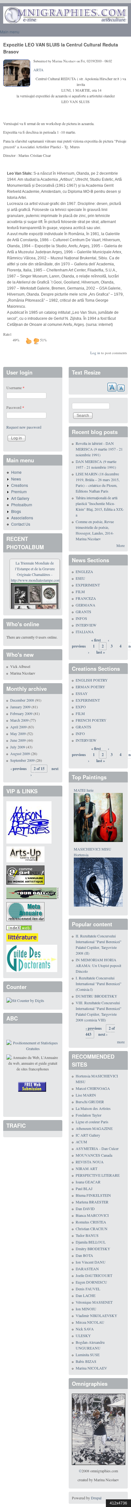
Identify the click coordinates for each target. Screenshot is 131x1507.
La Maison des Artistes (93, 1108)
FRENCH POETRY (91, 720)
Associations (22, 517)
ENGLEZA (84, 571)
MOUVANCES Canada (94, 1155)
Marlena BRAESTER (92, 1201)
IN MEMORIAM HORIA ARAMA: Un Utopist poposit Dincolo (98, 965)
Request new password (23, 427)
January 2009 (20, 706)
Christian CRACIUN (91, 1228)
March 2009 (19, 720)
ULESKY (83, 1335)
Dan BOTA (84, 1255)
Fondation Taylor (88, 1115)
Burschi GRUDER (90, 1101)
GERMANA (85, 604)
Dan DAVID (85, 1208)
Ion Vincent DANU (91, 1262)
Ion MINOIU (86, 1308)
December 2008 (22, 700)
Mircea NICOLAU (90, 1322)
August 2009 (20, 753)
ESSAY (82, 693)
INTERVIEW (86, 624)
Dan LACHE (85, 1295)
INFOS (81, 618)
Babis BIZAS (86, 1361)
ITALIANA (85, 631)
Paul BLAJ (84, 1188)
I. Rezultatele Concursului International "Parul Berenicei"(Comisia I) (98, 983)
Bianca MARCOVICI (92, 1215)
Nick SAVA (85, 1328)
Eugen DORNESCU (91, 1282)
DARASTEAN (87, 1268)
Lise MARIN (86, 1094)
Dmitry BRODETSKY (93, 1248)
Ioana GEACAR (88, 1181)
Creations (19, 485)
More (120, 545)
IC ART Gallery (88, 1135)
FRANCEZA (86, 598)
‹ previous (18, 768)
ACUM (81, 1141)
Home (16, 472)
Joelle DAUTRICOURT (94, 1275)
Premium (19, 491)
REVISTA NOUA (90, 1161)
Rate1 (7, 334)
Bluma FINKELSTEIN (93, 1195)
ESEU (80, 578)
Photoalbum (21, 504)
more (121, 1041)
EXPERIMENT (88, 584)
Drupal (96, 1497)
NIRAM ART (86, 1168)
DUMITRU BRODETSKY (96, 996)
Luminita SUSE (88, 1354)
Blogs (16, 511)
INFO (80, 733)
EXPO (81, 706)
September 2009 (22, 760)
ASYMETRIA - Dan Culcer (97, 1148)
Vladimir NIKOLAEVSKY (96, 1315)
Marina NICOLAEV (91, 1367)
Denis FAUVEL (88, 1288)
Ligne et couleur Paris (92, 1121)
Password (15, 407)
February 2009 (21, 713)
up (28, 341)
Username (15, 387)
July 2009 (17, 746)
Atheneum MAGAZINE (94, 1128)
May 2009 (18, 733)
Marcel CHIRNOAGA (93, 1088)
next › (102, 1034)
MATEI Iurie (83, 790)
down (36, 341)
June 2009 (18, 740)
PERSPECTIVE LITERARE (98, 1175)
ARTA (38, 69)
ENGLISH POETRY (92, 680)
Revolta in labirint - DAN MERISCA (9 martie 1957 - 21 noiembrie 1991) (99, 449)
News (16, 478)
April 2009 (18, 726)
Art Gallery (20, 498)
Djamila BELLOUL (91, 1241)
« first (96, 640)
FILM (80, 591)
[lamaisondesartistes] (29, 821)
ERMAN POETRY (90, 686)
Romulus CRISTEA (91, 1221)
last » (100, 652)
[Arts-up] (25, 853)
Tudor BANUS (87, 1235)
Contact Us (20, 524)
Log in (95, 352)
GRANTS (83, 611)
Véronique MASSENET (94, 1302)
